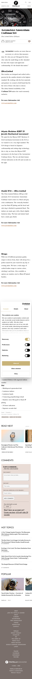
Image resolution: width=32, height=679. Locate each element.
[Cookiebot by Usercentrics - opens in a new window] (22, 304)
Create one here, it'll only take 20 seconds (16, 513)
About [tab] (26, 309)
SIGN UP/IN (4, 2)
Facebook (16, 653)
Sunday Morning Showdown (16, 644)
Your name (6, 483)
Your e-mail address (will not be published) (13, 490)
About (16, 615)
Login (7, 506)
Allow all (16, 363)
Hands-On (16, 635)
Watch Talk (16, 641)
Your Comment (7, 472)
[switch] (27, 344)
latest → (28, 426)
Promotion (5, 417)
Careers (16, 617)
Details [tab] (16, 309)
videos (29, 6)
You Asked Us (16, 639)
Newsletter (16, 624)
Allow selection (16, 368)
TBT (16, 637)
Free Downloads (16, 620)
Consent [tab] (5, 309)
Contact (16, 626)
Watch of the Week (15, 417)
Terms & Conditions (16, 671)
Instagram (16, 655)
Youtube (16, 657)
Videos (16, 622)
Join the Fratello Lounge (16, 613)
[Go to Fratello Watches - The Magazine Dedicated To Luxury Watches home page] (16, 2)
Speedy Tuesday (16, 633)
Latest (16, 646)
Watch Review (16, 642)
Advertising (16, 618)
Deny (16, 373)
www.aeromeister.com (8, 103)
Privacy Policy (16, 673)
